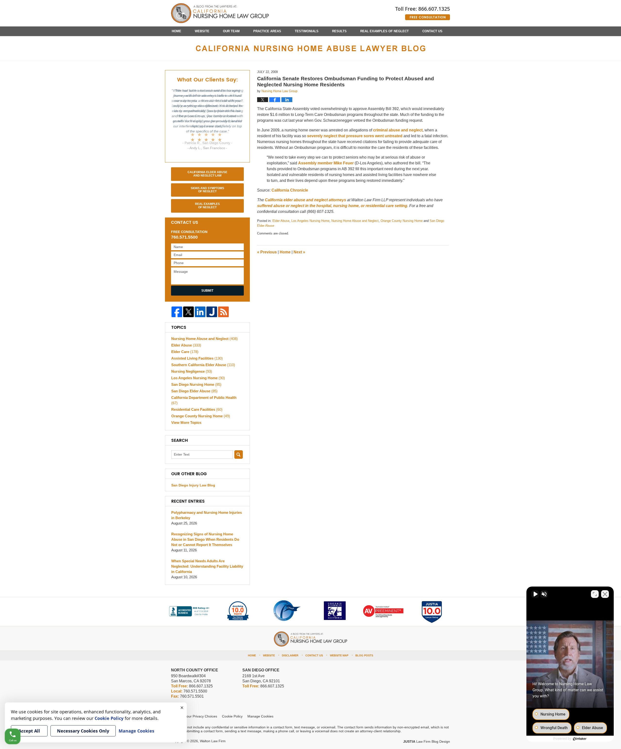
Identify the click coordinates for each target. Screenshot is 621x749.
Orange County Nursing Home (402, 221)
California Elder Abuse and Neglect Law (207, 173)
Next (299, 252)
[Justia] (212, 311)
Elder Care (184, 352)
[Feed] (223, 311)
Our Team (231, 31)
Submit (207, 290)
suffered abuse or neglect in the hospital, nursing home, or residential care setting (332, 206)
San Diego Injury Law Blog (193, 485)
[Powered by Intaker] (579, 738)
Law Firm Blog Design (426, 741)
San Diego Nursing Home (196, 384)
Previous (267, 252)
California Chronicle (289, 190)
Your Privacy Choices (201, 716)
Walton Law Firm (213, 741)
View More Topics (186, 422)
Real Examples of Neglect (384, 31)
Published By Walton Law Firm (422, 11)
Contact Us (432, 31)
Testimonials (307, 31)
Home (176, 31)
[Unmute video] (535, 594)
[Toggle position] (595, 594)
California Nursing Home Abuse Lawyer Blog (220, 13)
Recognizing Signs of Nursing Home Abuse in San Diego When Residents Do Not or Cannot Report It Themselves (205, 539)
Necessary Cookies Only (83, 731)
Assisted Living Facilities (197, 358)
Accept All (29, 731)
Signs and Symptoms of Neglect (207, 189)
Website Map (339, 655)
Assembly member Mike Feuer (326, 163)
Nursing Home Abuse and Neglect (355, 221)
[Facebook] (177, 311)
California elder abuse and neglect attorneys (306, 200)
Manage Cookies (260, 716)
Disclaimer (290, 655)
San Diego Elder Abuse (194, 391)
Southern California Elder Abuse (203, 365)
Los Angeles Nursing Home (310, 221)
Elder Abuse (280, 221)
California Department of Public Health (204, 400)
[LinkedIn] (200, 311)
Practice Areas (267, 31)
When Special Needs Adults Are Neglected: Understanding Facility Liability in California (207, 566)
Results (339, 31)
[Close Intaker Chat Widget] (605, 594)
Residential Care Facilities (196, 409)
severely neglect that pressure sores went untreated (354, 136)
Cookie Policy (232, 716)
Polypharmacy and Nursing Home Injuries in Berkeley (206, 515)
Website (202, 31)
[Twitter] (188, 311)
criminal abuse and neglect (398, 130)
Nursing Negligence (191, 371)
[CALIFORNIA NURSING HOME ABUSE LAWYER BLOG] (310, 48)
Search (238, 454)
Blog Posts (364, 655)
